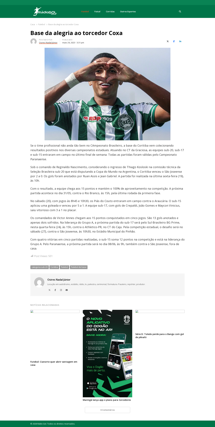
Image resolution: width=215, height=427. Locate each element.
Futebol (85, 11)
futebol (64, 267)
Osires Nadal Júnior (59, 279)
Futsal (97, 11)
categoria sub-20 (40, 267)
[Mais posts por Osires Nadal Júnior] (33, 40)
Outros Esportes (128, 11)
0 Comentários (107, 409)
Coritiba (54, 267)
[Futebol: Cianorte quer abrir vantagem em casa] (55, 311)
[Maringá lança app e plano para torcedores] (107, 311)
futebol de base (78, 267)
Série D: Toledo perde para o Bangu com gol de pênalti (159, 336)
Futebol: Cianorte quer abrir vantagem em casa (53, 363)
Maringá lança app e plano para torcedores (107, 399)
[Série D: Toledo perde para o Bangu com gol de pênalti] (160, 311)
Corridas (110, 11)
